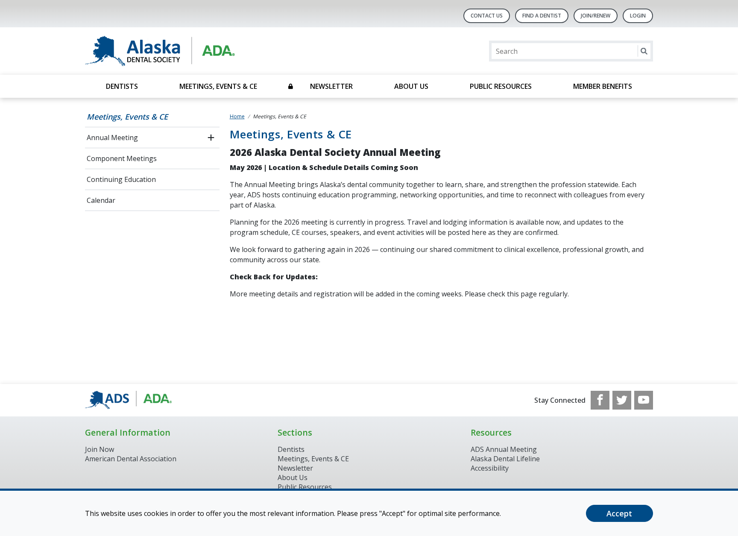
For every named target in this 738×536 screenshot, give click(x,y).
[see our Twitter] (621, 400)
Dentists (122, 86)
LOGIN (638, 15)
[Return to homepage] (195, 51)
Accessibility (490, 468)
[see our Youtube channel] (643, 400)
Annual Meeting (112, 137)
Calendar (101, 200)
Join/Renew (595, 15)
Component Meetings (122, 158)
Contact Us (487, 15)
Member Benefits (602, 86)
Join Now (99, 449)
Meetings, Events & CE (218, 86)
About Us (411, 86)
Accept (619, 513)
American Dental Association (130, 458)
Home (237, 116)
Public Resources (501, 86)
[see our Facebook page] (600, 400)
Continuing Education (121, 179)
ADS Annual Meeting (504, 449)
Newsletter (331, 86)
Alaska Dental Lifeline (505, 458)
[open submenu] (211, 137)
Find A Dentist (541, 15)
